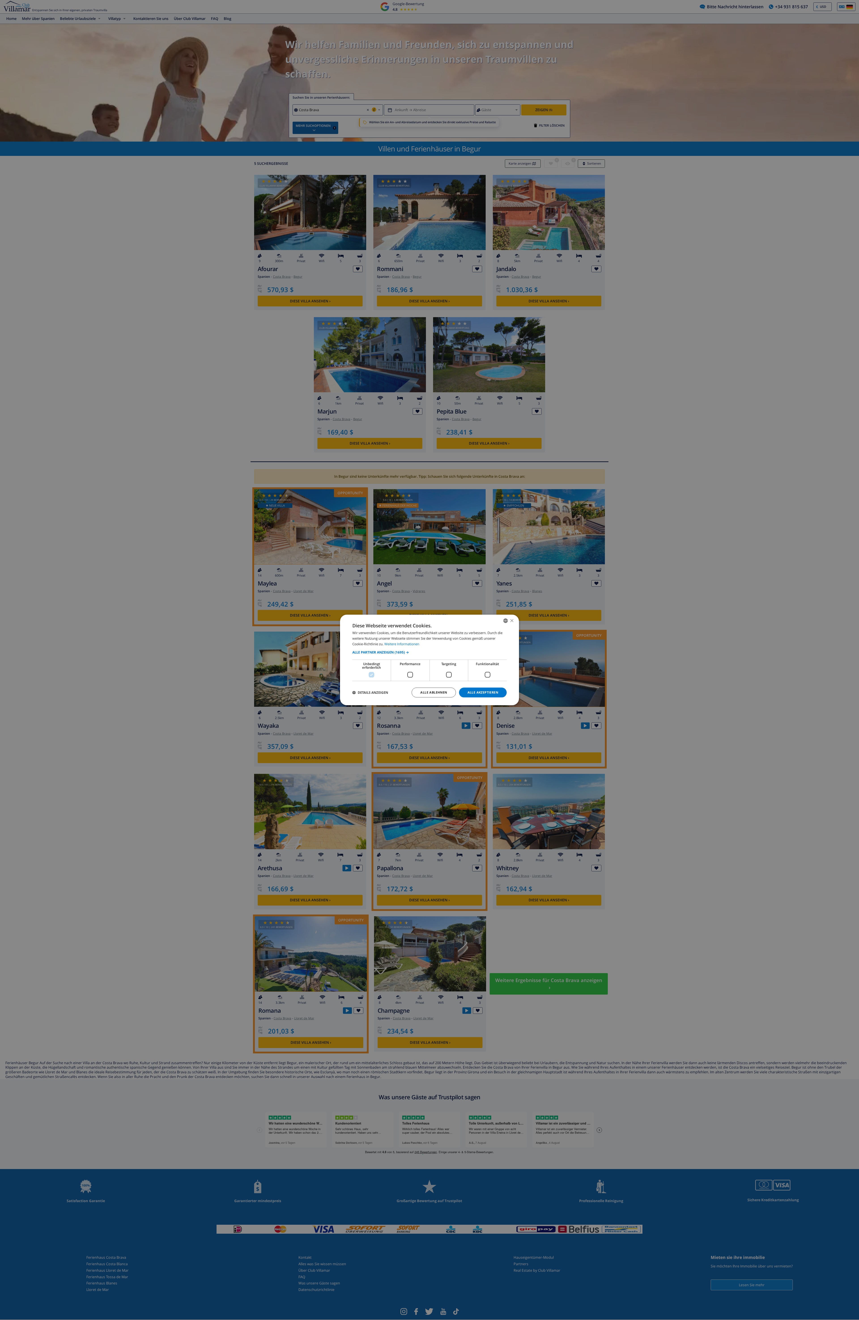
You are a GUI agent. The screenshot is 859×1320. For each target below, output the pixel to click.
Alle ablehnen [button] (433, 692)
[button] (429, 652)
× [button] (511, 620)
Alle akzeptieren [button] (483, 692)
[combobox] (505, 620)
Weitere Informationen (401, 644)
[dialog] (429, 660)
